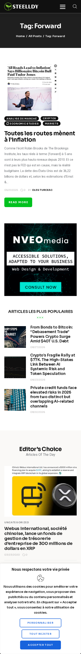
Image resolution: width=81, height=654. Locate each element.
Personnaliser (40, 622)
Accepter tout (40, 644)
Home (20, 36)
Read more (18, 202)
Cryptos (49, 118)
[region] (40, 608)
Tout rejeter (40, 633)
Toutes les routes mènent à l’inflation (39, 136)
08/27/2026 (37, 347)
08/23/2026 (37, 379)
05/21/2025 (11, 189)
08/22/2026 (37, 412)
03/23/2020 (12, 554)
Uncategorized (16, 522)
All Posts (35, 36)
